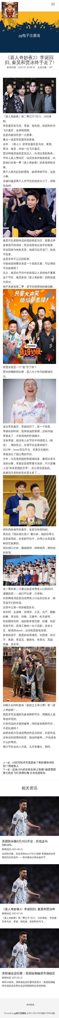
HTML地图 (50, 1013)
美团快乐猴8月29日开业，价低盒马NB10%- (25, 843)
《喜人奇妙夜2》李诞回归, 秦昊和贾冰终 (28, 909)
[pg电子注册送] (11, 4)
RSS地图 (41, 1013)
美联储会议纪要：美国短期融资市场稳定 (28, 973)
